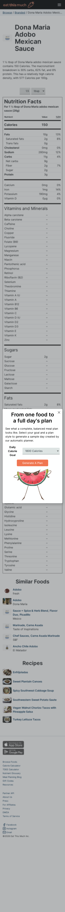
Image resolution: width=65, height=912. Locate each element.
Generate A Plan (32, 463)
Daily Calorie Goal (12, 451)
